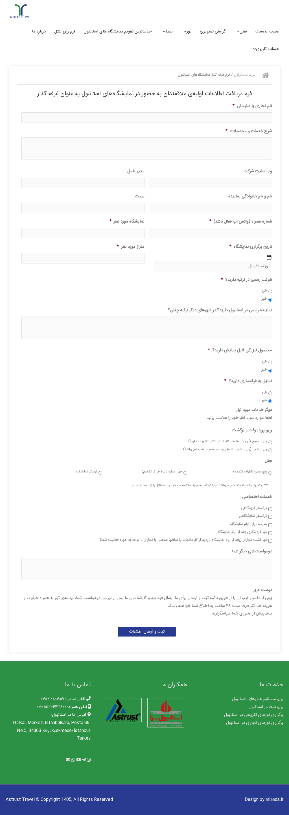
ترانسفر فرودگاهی (254, 508)
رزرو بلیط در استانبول (266, 707)
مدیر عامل (135, 171)
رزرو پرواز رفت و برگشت (252, 430)
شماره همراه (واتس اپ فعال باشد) (240, 222)
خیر (264, 299)
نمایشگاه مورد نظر (127, 222)
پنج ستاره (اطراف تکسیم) (250, 471)
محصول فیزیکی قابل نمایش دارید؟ (240, 350)
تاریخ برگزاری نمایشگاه (250, 247)
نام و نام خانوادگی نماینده (250, 196)
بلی (264, 291)
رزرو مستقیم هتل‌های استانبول (257, 699)
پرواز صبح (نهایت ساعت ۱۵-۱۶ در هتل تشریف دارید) (227, 441)
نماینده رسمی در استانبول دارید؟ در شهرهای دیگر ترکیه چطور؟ (220, 310)
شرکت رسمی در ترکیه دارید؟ (246, 280)
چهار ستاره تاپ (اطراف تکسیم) (162, 471)
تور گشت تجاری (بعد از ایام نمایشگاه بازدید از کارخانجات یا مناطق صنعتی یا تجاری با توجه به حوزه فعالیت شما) (183, 540)
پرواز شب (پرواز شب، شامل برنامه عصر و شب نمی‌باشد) (225, 449)
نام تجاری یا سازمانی (252, 106)
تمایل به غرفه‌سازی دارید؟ (248, 381)
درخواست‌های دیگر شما (252, 551)
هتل (268, 461)
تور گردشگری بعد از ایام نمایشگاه (242, 532)
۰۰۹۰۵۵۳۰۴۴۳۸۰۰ (51, 707)
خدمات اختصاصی (257, 497)
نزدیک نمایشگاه (86, 471)
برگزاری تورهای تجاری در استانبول (254, 722)
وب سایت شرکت (258, 171)
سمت (139, 196)
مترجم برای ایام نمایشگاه (248, 524)
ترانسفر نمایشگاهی (253, 516)
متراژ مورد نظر (130, 247)
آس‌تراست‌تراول (245, 75)
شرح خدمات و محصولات (248, 131)
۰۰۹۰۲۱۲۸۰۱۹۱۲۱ (52, 699)
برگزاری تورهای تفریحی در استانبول (253, 714)
